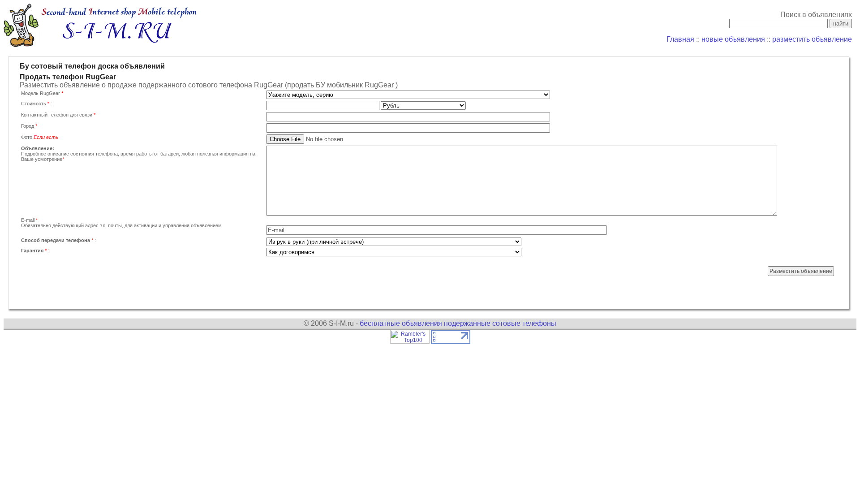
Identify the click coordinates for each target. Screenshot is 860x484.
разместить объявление (812, 39)
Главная (680, 39)
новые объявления (733, 39)
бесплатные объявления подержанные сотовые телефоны (458, 323)
